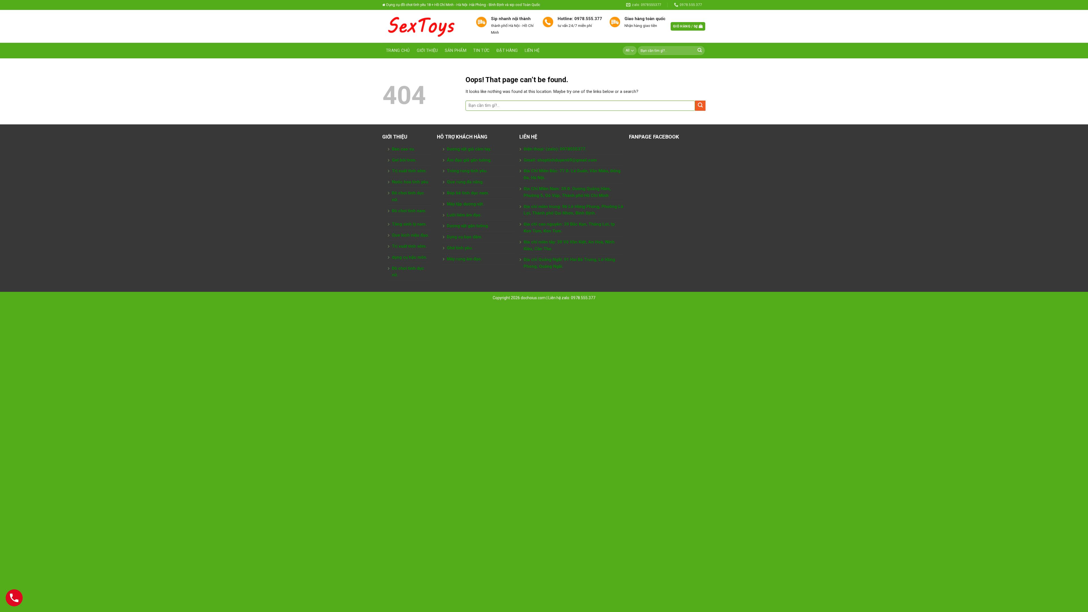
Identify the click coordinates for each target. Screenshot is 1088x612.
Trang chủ (398, 50)
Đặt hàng (507, 50)
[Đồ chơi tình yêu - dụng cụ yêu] (424, 26)
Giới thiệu (427, 50)
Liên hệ (532, 50)
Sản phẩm (455, 50)
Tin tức (481, 50)
